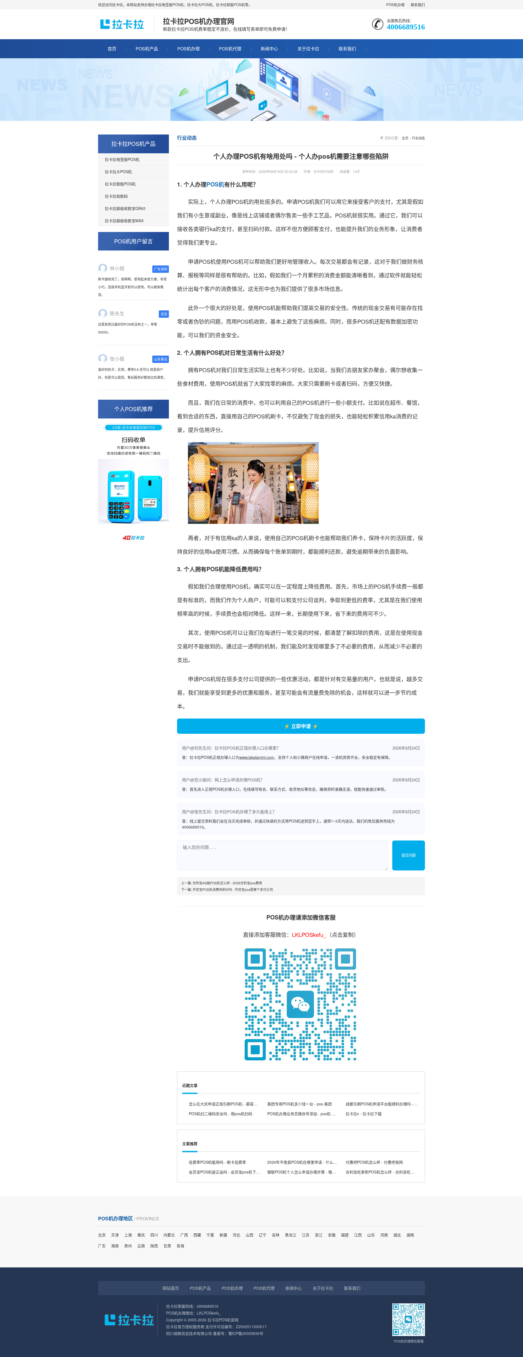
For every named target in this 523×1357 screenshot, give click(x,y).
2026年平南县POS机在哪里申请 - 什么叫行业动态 (309, 1162)
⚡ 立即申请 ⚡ (301, 726)
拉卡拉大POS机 (118, 171)
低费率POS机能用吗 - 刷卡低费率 (217, 1162)
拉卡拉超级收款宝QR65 (125, 208)
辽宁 (262, 1234)
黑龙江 (290, 1234)
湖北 (397, 1234)
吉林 (275, 1234)
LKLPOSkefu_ (309, 935)
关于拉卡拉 (308, 48)
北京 (102, 1234)
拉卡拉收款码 (116, 196)
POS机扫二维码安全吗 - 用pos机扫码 (220, 1113)
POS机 (215, 184)
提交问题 (409, 855)
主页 (405, 138)
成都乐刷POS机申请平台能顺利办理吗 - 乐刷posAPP (391, 1104)
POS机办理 (395, 4)
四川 (154, 1234)
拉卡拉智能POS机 (120, 184)
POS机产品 (147, 48)
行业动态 (418, 138)
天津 (115, 1234)
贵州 (128, 1245)
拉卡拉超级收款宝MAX (124, 220)
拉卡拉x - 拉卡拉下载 (364, 1113)
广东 (102, 1245)
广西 (184, 1234)
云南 (141, 1245)
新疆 (223, 1234)
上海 (128, 1234)
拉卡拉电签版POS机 (122, 159)
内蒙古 (169, 1234)
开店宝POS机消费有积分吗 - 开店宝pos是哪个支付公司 (233, 889)
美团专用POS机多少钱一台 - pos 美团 (299, 1104)
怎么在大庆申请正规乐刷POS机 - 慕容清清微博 (229, 1104)
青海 (180, 1245)
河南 (384, 1234)
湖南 (410, 1234)
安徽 (332, 1234)
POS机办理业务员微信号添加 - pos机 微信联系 (307, 1113)
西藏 (197, 1234)
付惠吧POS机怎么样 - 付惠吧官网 (374, 1162)
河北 (236, 1234)
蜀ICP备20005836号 (245, 1333)
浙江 (319, 1234)
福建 (345, 1234)
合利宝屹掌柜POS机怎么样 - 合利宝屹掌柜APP (385, 1172)
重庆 (141, 1234)
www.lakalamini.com (256, 757)
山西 (249, 1234)
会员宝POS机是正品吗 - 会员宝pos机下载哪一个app (233, 1172)
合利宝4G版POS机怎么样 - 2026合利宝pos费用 (227, 883)
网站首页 (171, 1288)
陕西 (154, 1245)
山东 (371, 1234)
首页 (112, 48)
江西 (358, 1234)
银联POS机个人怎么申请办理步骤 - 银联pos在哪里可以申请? (319, 1172)
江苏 (305, 1234)
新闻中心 (269, 48)
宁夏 (210, 1234)
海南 (115, 1245)
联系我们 (418, 4)
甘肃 (167, 1245)
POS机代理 (230, 48)
